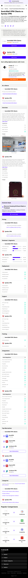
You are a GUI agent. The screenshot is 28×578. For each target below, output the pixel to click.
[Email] (11, 26)
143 (16, 42)
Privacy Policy (13, 573)
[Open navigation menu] (26, 5)
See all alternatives (14, 451)
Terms (8, 573)
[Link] (13, 26)
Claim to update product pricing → (14, 227)
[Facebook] (15, 575)
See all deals (15, 214)
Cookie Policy (3, 573)
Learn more (4, 121)
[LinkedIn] (8, 26)
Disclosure (25, 573)
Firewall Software (6, 493)
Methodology (23, 35)
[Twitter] (5, 26)
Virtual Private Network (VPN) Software (10, 93)
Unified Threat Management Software (10, 495)
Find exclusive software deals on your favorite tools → (14, 2)
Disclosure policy (17, 35)
